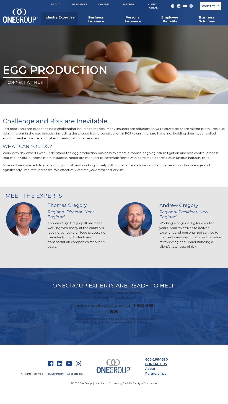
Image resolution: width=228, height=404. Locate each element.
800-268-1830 (156, 359)
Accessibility (75, 374)
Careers (104, 4)
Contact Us (210, 6)
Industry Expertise (59, 17)
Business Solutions (207, 19)
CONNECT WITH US (25, 82)
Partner (128, 4)
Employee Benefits (169, 19)
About (55, 4)
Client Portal (152, 6)
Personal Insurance (133, 19)
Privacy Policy (55, 374)
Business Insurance (96, 19)
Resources (79, 4)
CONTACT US (156, 364)
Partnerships (155, 373)
